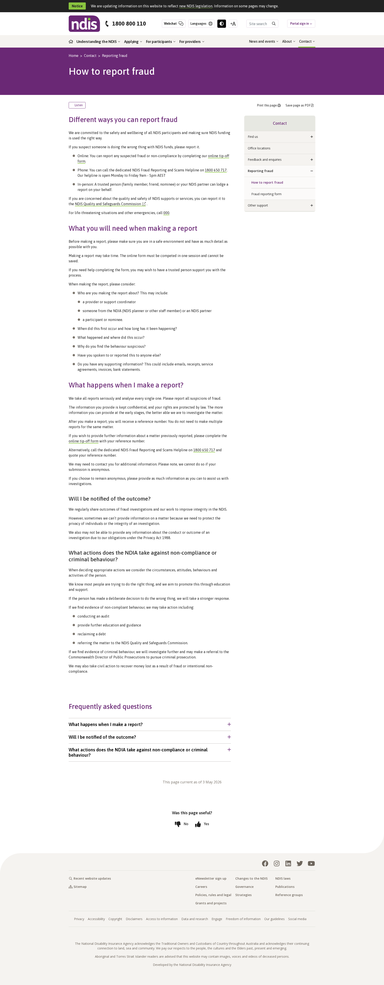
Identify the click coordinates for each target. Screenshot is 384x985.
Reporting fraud (114, 56)
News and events (262, 41)
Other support (258, 205)
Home (73, 56)
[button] (312, 136)
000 (166, 213)
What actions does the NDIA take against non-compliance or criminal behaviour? (138, 752)
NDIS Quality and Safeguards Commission (108, 204)
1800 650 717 (216, 170)
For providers (190, 41)
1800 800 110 (129, 23)
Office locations (259, 148)
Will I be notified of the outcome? (102, 737)
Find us (253, 136)
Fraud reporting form (266, 194)
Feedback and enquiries (265, 159)
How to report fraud (267, 182)
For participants (159, 41)
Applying (131, 41)
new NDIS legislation (195, 6)
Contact (305, 41)
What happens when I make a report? (106, 724)
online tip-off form (83, 441)
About (287, 41)
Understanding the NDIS (97, 41)
